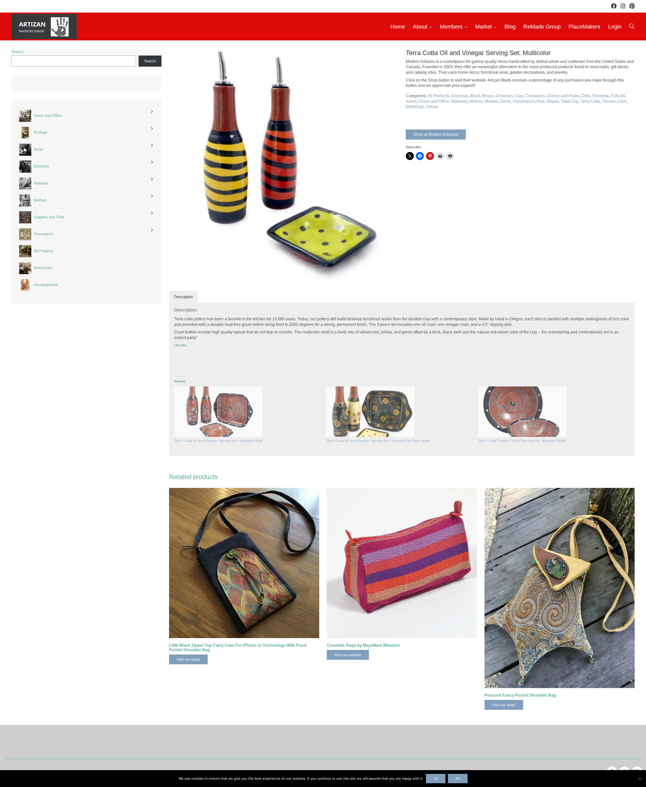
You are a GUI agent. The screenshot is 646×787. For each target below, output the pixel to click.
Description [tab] (183, 297)
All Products (438, 96)
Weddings (415, 106)
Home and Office (434, 101)
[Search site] (632, 27)
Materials (459, 101)
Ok (436, 778)
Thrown (609, 101)
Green (411, 101)
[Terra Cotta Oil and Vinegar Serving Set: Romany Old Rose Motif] (370, 411)
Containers (535, 96)
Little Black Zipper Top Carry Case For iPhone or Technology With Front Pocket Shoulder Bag (237, 647)
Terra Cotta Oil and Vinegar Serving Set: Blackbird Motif (218, 441)
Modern (491, 101)
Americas (459, 96)
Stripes (552, 101)
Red (540, 101)
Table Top (569, 101)
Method (476, 101)
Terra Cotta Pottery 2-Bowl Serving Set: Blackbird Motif (521, 441)
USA (622, 101)
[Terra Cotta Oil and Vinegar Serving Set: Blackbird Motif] (218, 411)
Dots (586, 96)
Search (17, 51)
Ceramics (504, 96)
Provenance (524, 101)
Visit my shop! (188, 659)
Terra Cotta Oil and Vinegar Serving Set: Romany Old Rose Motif (377, 441)
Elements (600, 96)
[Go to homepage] (44, 26)
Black (475, 96)
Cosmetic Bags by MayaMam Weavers (363, 645)
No (457, 778)
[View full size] (175, 57)
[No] (639, 778)
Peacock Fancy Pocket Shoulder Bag (520, 695)
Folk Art (618, 96)
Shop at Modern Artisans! (435, 134)
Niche (505, 101)
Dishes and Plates (563, 96)
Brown (488, 96)
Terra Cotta (590, 101)
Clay (519, 96)
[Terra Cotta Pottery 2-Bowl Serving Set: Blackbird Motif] (522, 411)
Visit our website (347, 655)
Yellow (432, 106)
